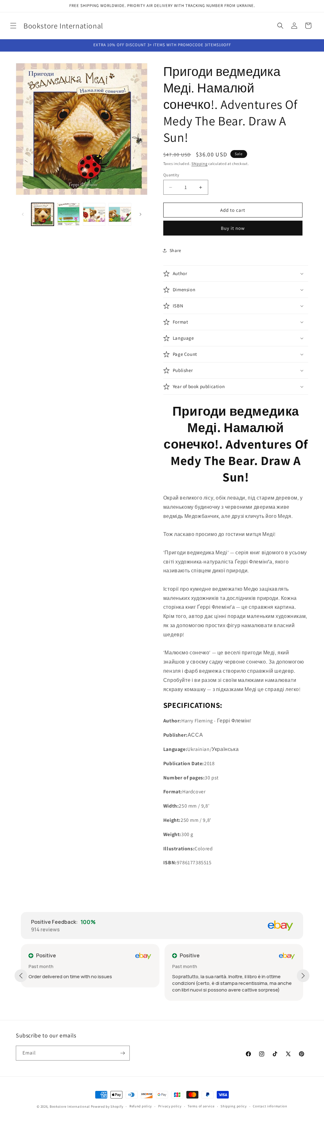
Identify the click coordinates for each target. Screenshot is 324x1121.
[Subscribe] (122, 1053)
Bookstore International (70, 1106)
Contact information (270, 1106)
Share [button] (175, 250)
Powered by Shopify (107, 1106)
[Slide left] (23, 214)
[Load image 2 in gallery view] (68, 214)
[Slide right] (140, 214)
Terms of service (201, 1106)
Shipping (199, 163)
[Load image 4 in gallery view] (120, 214)
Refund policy (140, 1106)
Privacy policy (170, 1106)
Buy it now (233, 228)
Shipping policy (234, 1106)
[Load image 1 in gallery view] (42, 214)
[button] (13, 26)
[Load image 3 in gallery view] (94, 214)
